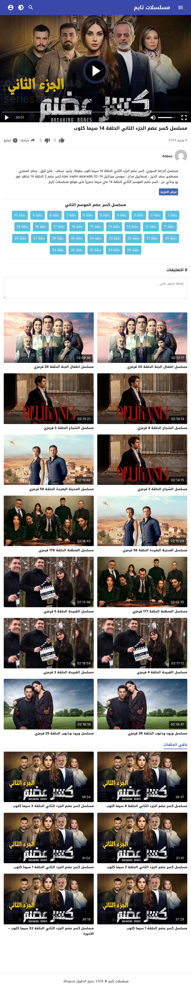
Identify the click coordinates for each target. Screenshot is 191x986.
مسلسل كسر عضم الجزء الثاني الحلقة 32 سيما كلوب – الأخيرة (51, 931)
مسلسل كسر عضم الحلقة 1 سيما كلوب (157, 928)
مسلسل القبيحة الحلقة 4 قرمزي (162, 672)
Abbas (167, 156)
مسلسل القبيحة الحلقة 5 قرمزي (69, 611)
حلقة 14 (114, 226)
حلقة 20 (171, 238)
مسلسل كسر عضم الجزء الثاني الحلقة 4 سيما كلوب (146, 806)
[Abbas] (181, 161)
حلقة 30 (114, 250)
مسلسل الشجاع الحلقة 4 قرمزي (162, 428)
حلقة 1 (172, 215)
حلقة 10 (20, 215)
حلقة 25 (77, 238)
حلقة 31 (95, 250)
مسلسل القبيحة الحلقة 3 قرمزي (68, 672)
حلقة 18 (41, 226)
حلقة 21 (152, 238)
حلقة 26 (58, 238)
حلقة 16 (77, 226)
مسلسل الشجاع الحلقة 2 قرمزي (162, 489)
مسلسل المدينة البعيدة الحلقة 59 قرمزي (61, 489)
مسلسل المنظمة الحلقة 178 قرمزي (66, 550)
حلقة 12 (151, 226)
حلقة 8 (54, 215)
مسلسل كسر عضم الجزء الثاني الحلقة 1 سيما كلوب (54, 867)
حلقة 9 (38, 215)
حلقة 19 (22, 226)
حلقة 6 (88, 215)
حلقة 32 (77, 250)
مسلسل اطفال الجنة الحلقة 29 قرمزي (64, 367)
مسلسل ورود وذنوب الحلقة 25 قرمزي (64, 733)
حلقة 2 (156, 215)
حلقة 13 (132, 226)
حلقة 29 (133, 250)
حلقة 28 (20, 238)
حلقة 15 (95, 226)
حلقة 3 (139, 215)
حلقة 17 (59, 226)
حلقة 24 (96, 238)
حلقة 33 (58, 250)
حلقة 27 (39, 238)
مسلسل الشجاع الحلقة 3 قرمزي (69, 428)
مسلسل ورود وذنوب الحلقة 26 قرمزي (157, 733)
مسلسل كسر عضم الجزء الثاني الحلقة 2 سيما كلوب (147, 867)
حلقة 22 (134, 238)
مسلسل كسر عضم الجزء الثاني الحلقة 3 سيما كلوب (53, 806)
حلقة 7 (71, 215)
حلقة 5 (105, 215)
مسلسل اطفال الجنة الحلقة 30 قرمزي (157, 367)
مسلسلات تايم (152, 7)
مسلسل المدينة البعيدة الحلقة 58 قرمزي (155, 550)
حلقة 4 (122, 215)
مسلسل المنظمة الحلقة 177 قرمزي (159, 611)
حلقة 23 (115, 238)
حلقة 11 (169, 226)
